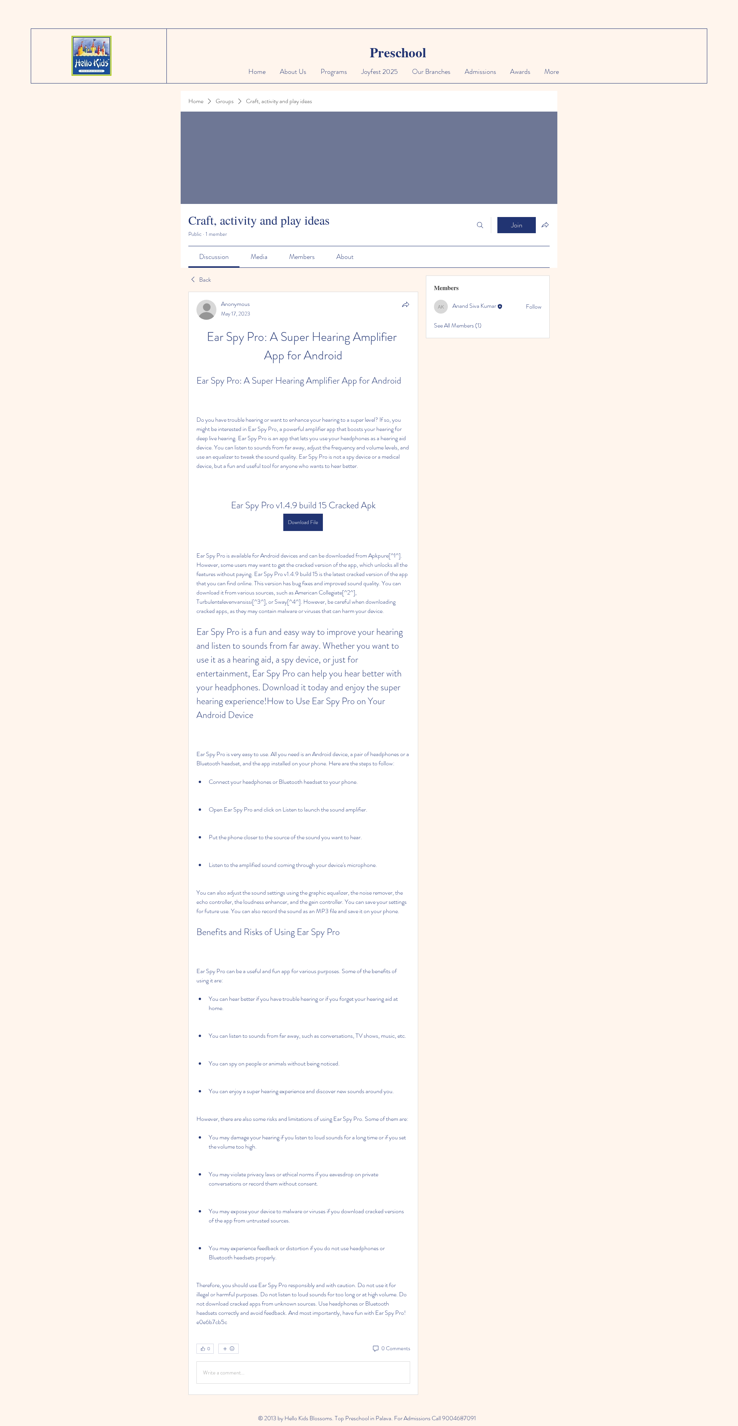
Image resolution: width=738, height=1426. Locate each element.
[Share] (405, 304)
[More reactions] (228, 1349)
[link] (214, 257)
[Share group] (545, 224)
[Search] (480, 225)
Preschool (398, 52)
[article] (303, 843)
